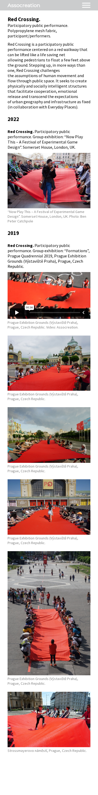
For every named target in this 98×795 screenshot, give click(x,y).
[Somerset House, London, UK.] (49, 206)
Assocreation (24, 5)
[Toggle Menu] (86, 5)
